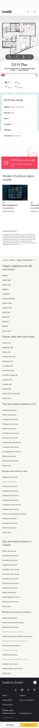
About (4, 695)
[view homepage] (7, 11)
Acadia (4, 276)
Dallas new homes (9, 429)
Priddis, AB (6, 389)
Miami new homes (9, 456)
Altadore (5, 289)
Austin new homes (9, 415)
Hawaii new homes (9, 528)
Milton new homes (9, 592)
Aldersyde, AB (7, 347)
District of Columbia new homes (14, 514)
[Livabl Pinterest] (34, 690)
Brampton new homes (10, 556)
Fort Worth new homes (10, 433)
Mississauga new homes (11, 597)
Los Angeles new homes (11, 452)
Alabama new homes (10, 477)
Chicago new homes (10, 424)
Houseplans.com (26, 713)
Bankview (6, 317)
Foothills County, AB (9, 375)
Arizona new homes (9, 486)
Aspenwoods (7, 308)
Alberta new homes (9, 618)
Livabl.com (6, 244)
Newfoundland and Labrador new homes (17, 636)
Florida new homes (9, 519)
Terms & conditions (27, 700)
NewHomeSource (9, 713)
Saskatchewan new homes (12, 669)
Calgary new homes (9, 565)
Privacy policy (7, 705)
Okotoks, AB (7, 384)
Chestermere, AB (8, 357)
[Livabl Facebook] (28, 690)
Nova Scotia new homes (11, 646)
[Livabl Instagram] (22, 690)
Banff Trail (6, 312)
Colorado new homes (10, 500)
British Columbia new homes (13, 623)
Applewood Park (8, 299)
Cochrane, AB (7, 361)
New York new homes (10, 461)
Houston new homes (10, 438)
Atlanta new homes (9, 410)
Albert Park (6, 280)
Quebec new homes (9, 664)
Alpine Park (6, 285)
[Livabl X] (16, 690)
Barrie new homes (9, 551)
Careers (22, 695)
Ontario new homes (9, 655)
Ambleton (6, 294)
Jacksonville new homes (11, 442)
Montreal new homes (10, 602)
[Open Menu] (34, 11)
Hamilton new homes (10, 579)
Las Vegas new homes (10, 447)
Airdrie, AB (6, 343)
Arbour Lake (7, 303)
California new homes (10, 496)
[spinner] (28, 11)
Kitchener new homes (10, 583)
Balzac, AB (6, 352)
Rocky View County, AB (11, 393)
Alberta (12, 260)
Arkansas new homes (10, 491)
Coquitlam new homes (10, 569)
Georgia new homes (9, 523)
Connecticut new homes (11, 505)
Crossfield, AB (7, 366)
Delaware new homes (10, 509)
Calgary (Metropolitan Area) (27, 260)
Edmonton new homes (10, 574)
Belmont (5, 322)
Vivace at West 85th (23, 70)
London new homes (9, 588)
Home (5, 260)
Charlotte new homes (10, 419)
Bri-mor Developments (12, 68)
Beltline (5, 326)
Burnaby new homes (10, 560)
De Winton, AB (7, 370)
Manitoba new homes (10, 627)
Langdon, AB (7, 380)
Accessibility (7, 700)
